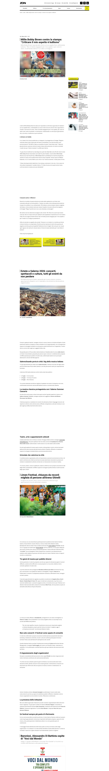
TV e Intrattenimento (47, 8)
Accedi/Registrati (74, 3)
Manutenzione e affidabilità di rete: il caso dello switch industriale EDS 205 (83, 96)
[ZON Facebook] (81, 3)
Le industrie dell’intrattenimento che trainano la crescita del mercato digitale (83, 106)
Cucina (68, 8)
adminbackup (29, 317)
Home (21, 12)
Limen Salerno (52, 545)
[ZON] (23, 3)
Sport (59, 8)
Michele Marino (30, 516)
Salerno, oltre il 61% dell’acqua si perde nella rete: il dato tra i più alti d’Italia (83, 127)
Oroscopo (58, 3)
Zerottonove (79, 8)
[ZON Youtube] (87, 3)
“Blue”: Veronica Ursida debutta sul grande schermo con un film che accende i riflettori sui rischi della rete (83, 117)
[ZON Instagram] (84, 3)
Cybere (65, 3)
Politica (34, 8)
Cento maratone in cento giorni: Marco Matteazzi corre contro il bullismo (49, 242)
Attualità (25, 8)
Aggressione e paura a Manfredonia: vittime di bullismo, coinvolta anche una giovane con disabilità (35, 242)
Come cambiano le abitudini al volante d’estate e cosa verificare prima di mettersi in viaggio (83, 86)
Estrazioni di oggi (50, 3)
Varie (24, 12)
